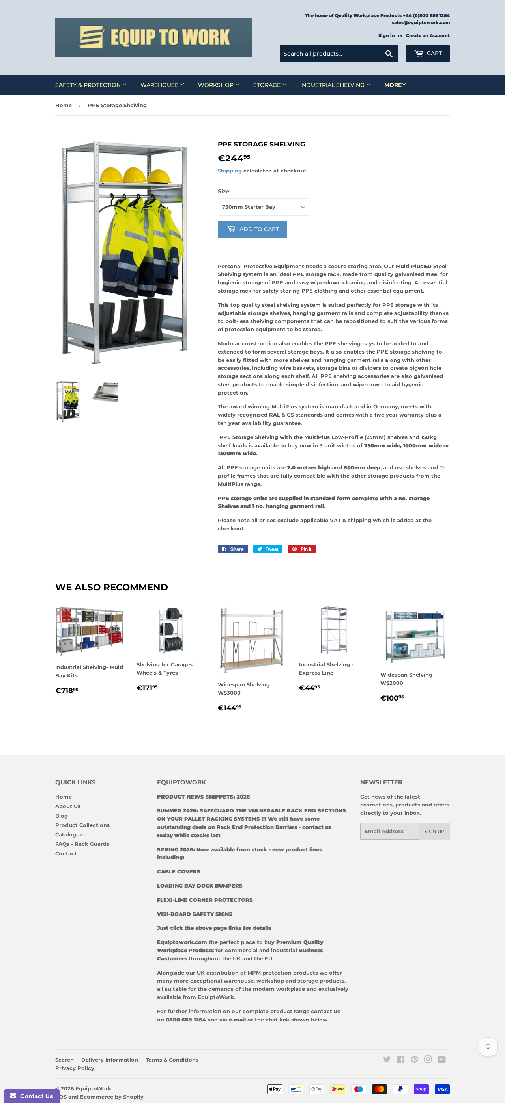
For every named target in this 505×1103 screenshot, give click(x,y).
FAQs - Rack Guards (82, 844)
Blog (61, 815)
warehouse (239, 980)
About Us (67, 806)
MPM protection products (282, 973)
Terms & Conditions (172, 1060)
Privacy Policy (74, 1068)
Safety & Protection (88, 85)
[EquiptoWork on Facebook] (401, 1060)
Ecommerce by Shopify (112, 1097)
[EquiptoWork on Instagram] (428, 1060)
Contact (66, 853)
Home (63, 105)
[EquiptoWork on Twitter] (387, 1060)
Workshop (216, 85)
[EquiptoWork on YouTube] (442, 1060)
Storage (267, 85)
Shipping (230, 170)
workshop (271, 980)
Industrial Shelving (333, 85)
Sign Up (435, 831)
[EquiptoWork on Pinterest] (414, 1060)
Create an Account (428, 35)
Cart (433, 53)
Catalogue (69, 834)
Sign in (386, 35)
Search (64, 1060)
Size (224, 191)
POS (61, 1097)
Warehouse (160, 85)
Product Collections (82, 825)
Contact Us (34, 1096)
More (393, 85)
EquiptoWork (93, 1088)
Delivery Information (109, 1060)
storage (307, 980)
